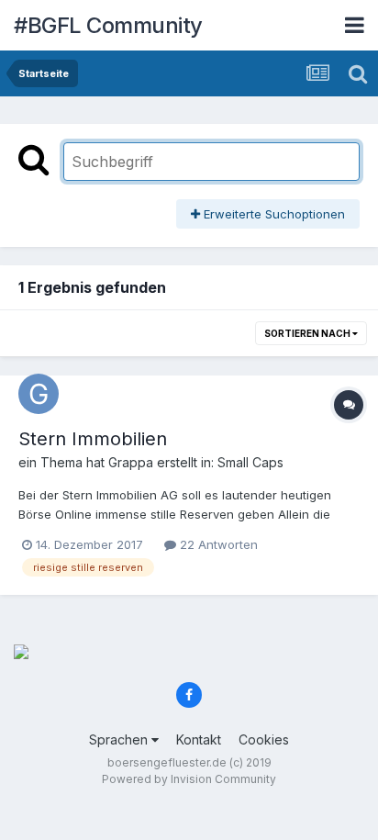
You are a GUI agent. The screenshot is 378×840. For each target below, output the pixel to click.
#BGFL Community (108, 25)
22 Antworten (217, 544)
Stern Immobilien (92, 439)
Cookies (264, 739)
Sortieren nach (308, 333)
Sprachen (120, 739)
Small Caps (250, 462)
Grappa (130, 462)
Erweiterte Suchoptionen (272, 214)
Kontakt (198, 739)
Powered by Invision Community (189, 779)
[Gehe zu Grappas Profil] (38, 394)
